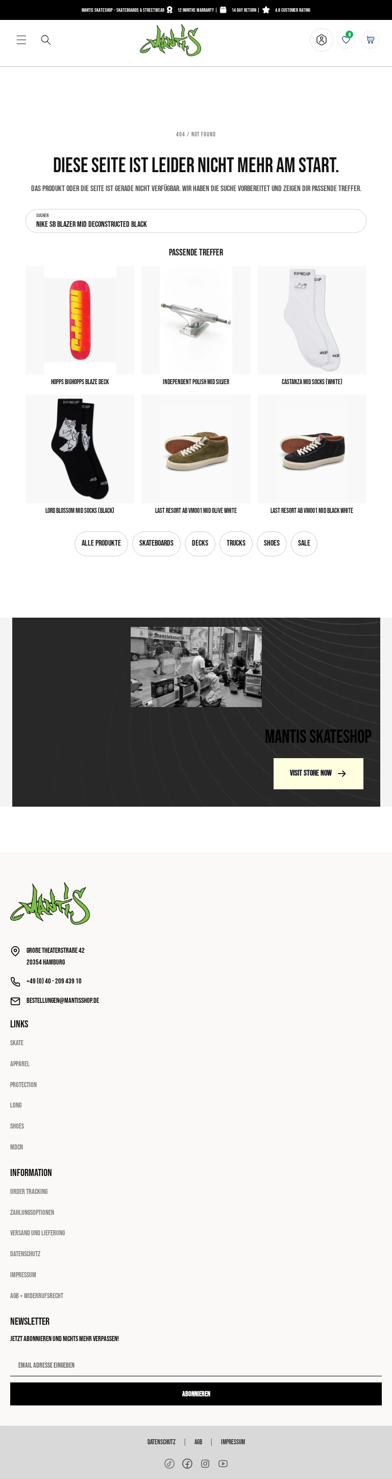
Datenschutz (25, 1254)
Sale (304, 543)
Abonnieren (196, 1394)
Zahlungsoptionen (32, 1212)
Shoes (272, 543)
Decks (200, 543)
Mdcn (16, 1147)
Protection (23, 1085)
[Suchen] (46, 40)
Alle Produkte (101, 543)
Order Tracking (28, 1191)
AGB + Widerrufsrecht (36, 1296)
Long (15, 1105)
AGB (198, 1442)
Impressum (23, 1275)
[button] (21, 40)
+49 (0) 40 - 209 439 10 (54, 981)
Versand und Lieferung (37, 1233)
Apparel (20, 1064)
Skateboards (156, 543)
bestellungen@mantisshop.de (63, 1000)
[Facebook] (187, 1464)
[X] (205, 1464)
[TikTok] (169, 1464)
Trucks (236, 543)
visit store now (311, 773)
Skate (16, 1043)
